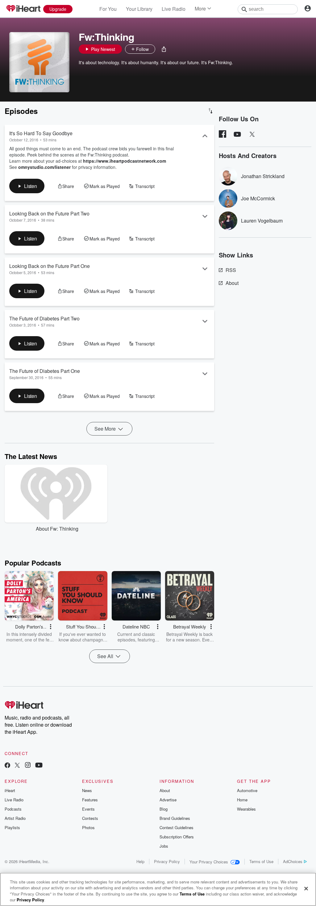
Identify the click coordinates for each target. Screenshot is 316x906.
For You (108, 8)
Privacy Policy (167, 861)
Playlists (12, 827)
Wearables (246, 809)
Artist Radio (15, 818)
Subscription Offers (177, 837)
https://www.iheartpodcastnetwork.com (124, 161)
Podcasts (13, 809)
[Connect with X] (17, 765)
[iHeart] (23, 9)
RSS (231, 269)
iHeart (10, 790)
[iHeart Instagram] (28, 765)
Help (140, 861)
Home (242, 800)
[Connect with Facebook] (7, 765)
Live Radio (173, 8)
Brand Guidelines (175, 818)
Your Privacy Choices (208, 862)
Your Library (139, 8)
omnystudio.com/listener (44, 167)
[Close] (306, 888)
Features (90, 800)
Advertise (168, 800)
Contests (90, 818)
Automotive (247, 790)
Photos (88, 827)
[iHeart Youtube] (39, 765)
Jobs (164, 846)
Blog (164, 809)
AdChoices (292, 861)
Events (88, 809)
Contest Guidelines (176, 827)
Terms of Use (261, 861)
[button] (163, 49)
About (232, 282)
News (87, 790)
